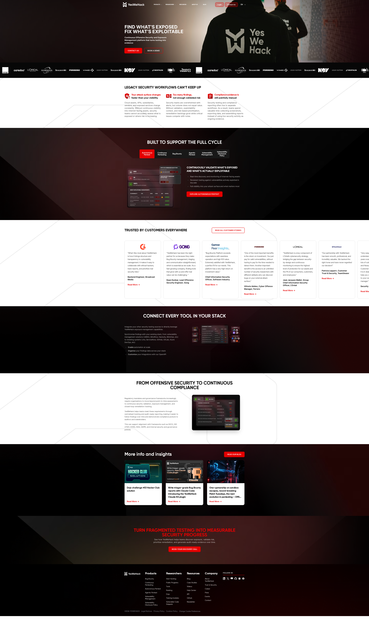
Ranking (169, 590)
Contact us (133, 51)
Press (207, 593)
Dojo (168, 594)
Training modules (172, 598)
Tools (168, 586)
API (188, 594)
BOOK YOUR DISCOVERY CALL (184, 549)
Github (189, 598)
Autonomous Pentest (153, 589)
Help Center (191, 590)
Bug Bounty (149, 579)
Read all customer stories (228, 230)
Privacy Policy (159, 611)
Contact (208, 600)
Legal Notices (146, 611)
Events (207, 596)
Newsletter (191, 602)
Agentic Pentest (151, 593)
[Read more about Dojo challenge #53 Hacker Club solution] (143, 471)
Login (219, 5)
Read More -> (133, 284)
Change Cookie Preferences (189, 611)
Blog (204, 4)
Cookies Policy (171, 611)
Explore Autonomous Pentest (204, 194)
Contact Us (231, 5)
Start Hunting (171, 579)
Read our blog (234, 454)
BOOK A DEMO (154, 51)
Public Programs (172, 583)
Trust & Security (211, 585)
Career (207, 589)
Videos (189, 586)
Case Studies (192, 583)
